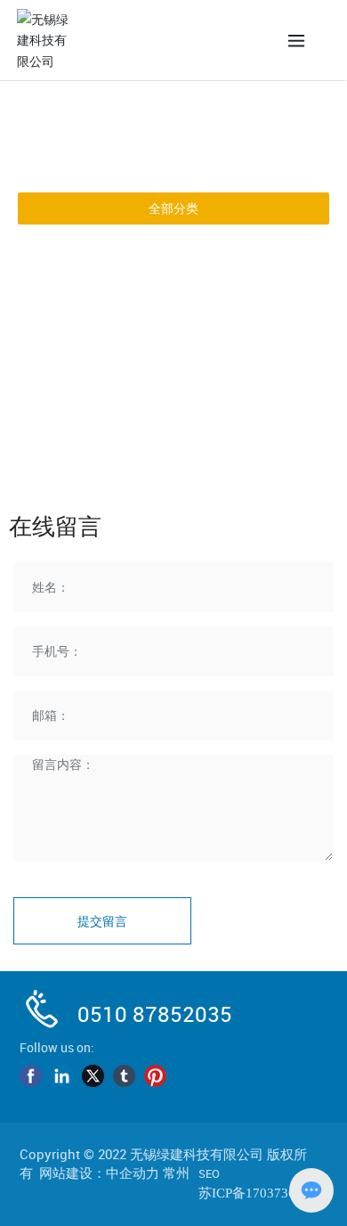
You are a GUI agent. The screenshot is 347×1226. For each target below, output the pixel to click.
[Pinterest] (155, 1076)
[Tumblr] (124, 1076)
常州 (176, 1172)
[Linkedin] (62, 1076)
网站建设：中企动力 (99, 1172)
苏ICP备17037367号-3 (262, 1193)
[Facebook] (31, 1076)
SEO (209, 1173)
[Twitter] (93, 1076)
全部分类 (173, 208)
